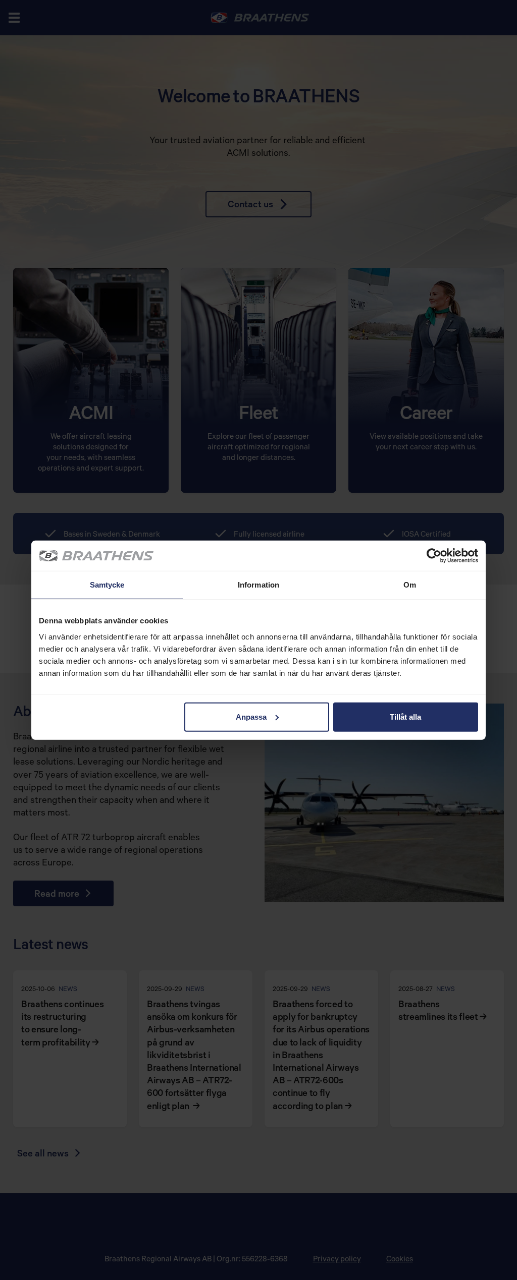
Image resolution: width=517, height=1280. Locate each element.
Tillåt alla (405, 716)
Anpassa (251, 716)
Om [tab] (409, 584)
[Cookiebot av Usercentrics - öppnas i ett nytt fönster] (434, 555)
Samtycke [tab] (107, 584)
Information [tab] (258, 584)
